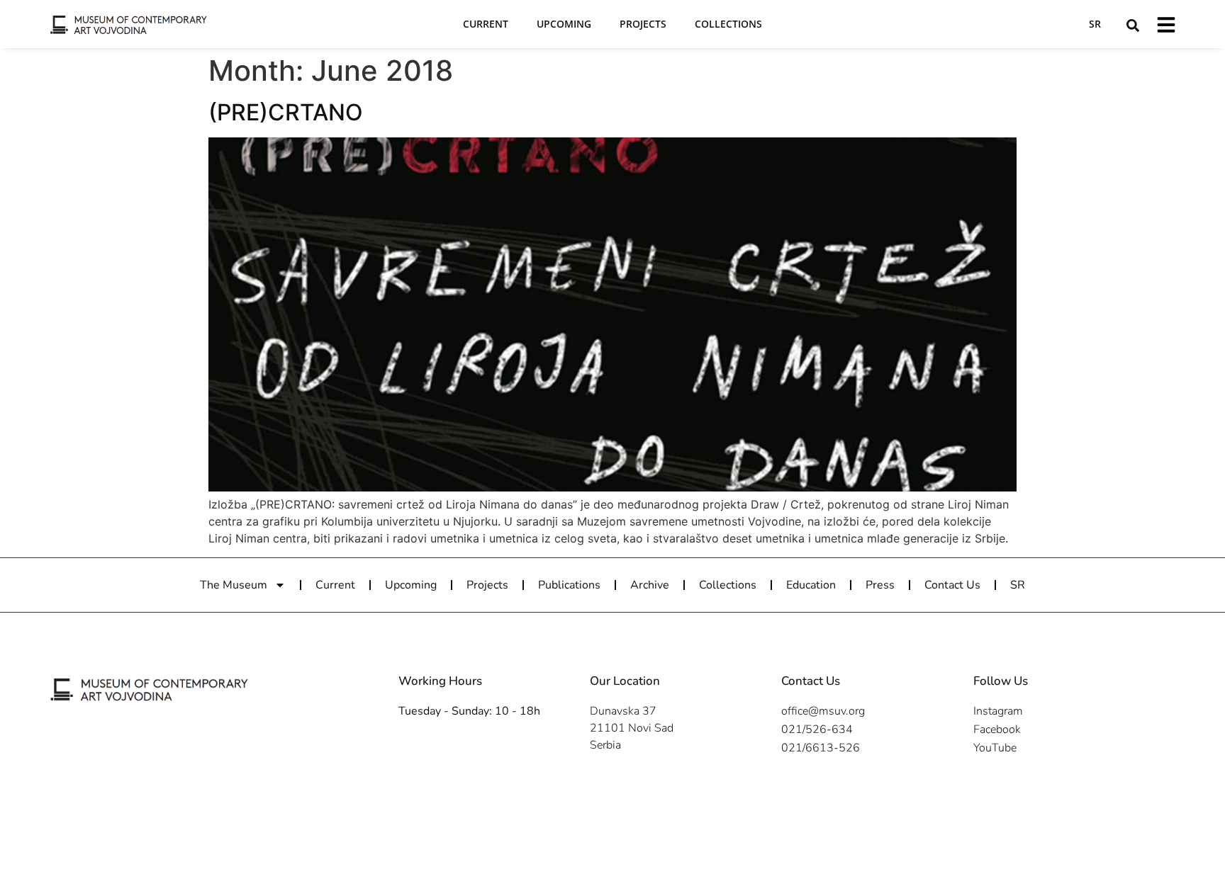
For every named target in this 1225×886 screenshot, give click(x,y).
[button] (1132, 25)
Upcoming (564, 23)
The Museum (233, 585)
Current (485, 23)
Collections (728, 23)
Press (880, 585)
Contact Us (952, 585)
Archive (649, 585)
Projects (643, 23)
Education (811, 585)
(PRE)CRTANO (285, 112)
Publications (569, 585)
